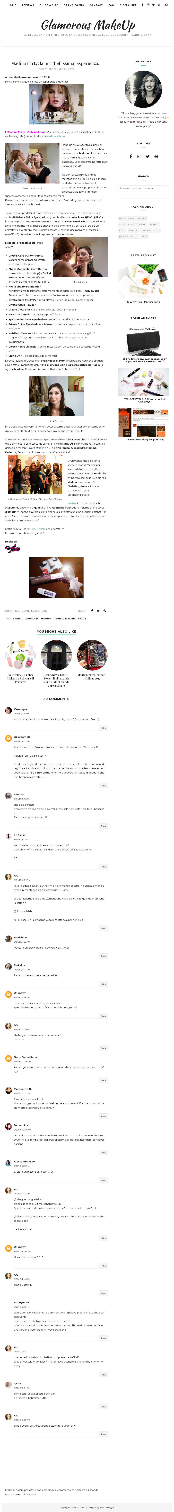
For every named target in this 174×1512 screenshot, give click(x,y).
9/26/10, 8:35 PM (22, 1420)
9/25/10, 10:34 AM (22, 1129)
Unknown (20, 993)
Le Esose (19, 835)
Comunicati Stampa (132, 224)
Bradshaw (20, 937)
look (144, 237)
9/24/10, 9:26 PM (22, 997)
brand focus (128, 237)
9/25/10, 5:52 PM (21, 1166)
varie (82, 618)
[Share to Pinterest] (105, 611)
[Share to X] (98, 611)
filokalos (19, 965)
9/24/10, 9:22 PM (22, 969)
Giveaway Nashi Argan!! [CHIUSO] (145, 439)
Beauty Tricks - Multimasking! (143, 302)
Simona (19, 794)
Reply (103, 727)
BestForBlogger (107, 1507)
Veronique (20, 709)
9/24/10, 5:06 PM (22, 799)
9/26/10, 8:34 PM (22, 1388)
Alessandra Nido (24, 1161)
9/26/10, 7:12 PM (21, 1307)
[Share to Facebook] (92, 611)
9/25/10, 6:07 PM (22, 1193)
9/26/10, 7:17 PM (21, 1351)
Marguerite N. (23, 1089)
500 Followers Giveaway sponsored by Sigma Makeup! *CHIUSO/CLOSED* (145, 360)
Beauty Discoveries (132, 218)
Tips (157, 230)
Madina (71, 503)
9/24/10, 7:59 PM (22, 942)
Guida (133, 230)
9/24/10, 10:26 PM (22, 1061)
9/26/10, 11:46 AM (22, 1251)
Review (146, 230)
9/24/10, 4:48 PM (22, 713)
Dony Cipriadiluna (25, 1057)
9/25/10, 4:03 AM (22, 1093)
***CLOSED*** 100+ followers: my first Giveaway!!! (144, 400)
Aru (16, 875)
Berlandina (21, 1125)
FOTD (122, 230)
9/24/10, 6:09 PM (22, 880)
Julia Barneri (22, 736)
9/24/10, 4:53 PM (22, 741)
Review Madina (65, 618)
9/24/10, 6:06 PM (22, 839)
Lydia (17, 1383)
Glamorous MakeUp (87, 24)
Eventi (18, 618)
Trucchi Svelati (36, 528)
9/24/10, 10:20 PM (22, 1029)
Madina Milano (55, 136)
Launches (32, 618)
